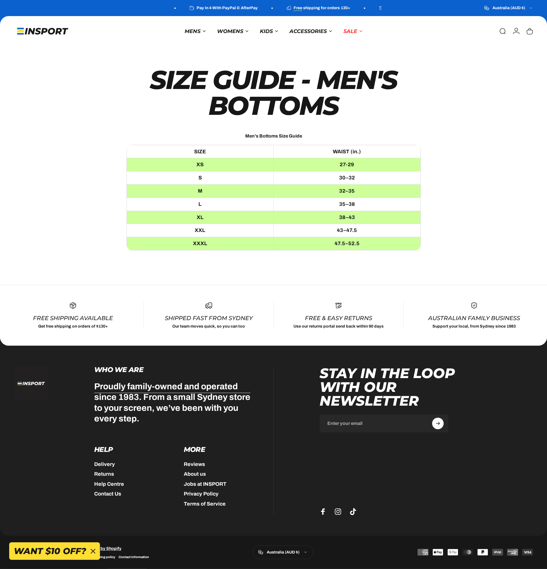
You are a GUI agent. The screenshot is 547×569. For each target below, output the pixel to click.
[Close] (93, 551)
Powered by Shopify (101, 548)
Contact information (134, 556)
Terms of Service (205, 504)
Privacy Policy (201, 494)
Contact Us (107, 494)
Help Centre (109, 484)
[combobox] (508, 8)
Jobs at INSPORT (205, 484)
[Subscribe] (438, 423)
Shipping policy (103, 556)
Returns (104, 474)
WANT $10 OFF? (50, 551)
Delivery (104, 464)
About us (195, 474)
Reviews (194, 464)
